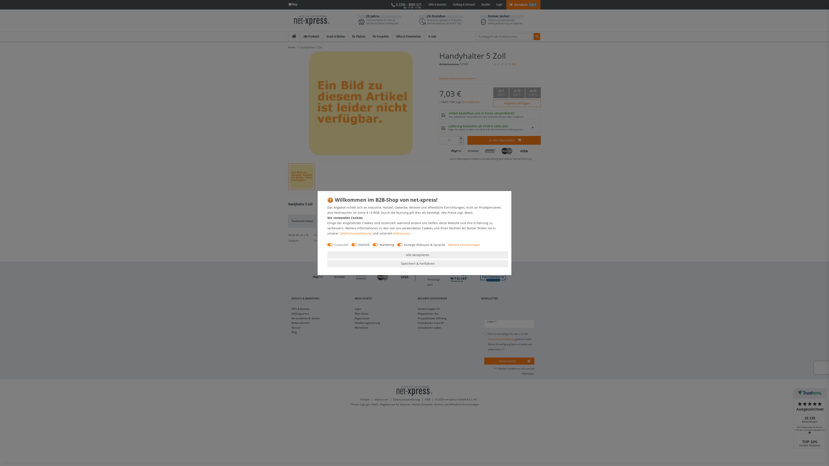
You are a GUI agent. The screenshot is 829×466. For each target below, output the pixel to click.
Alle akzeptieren (417, 255)
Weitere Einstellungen (464, 245)
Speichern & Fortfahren (418, 263)
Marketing (387, 245)
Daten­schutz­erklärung (356, 233)
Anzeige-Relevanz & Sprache (424, 245)
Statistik (364, 245)
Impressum (401, 233)
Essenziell (341, 245)
